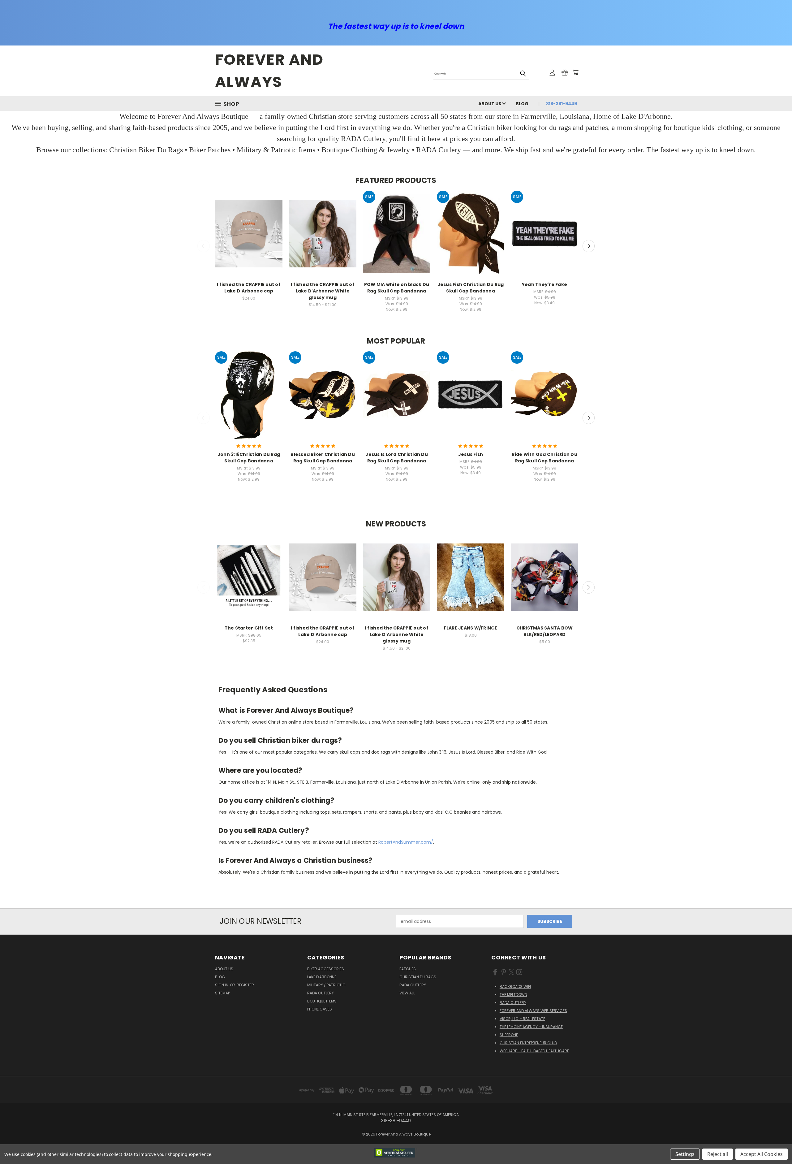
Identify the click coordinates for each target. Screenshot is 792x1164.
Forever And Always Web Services (533, 1010)
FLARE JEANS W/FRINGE (470, 628)
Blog (522, 104)
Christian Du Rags (417, 977)
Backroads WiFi (515, 986)
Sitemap (222, 993)
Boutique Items (322, 1001)
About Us (490, 104)
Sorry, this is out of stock (248, 582)
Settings (685, 1154)
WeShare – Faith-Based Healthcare (534, 1051)
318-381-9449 (561, 104)
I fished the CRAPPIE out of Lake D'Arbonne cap (249, 287)
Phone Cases (319, 1009)
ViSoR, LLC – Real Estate (522, 1018)
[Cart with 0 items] (575, 72)
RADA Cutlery (320, 993)
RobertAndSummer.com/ (405, 842)
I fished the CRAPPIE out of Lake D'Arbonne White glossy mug (323, 291)
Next (589, 246)
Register (245, 985)
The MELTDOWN (513, 994)
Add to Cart (396, 239)
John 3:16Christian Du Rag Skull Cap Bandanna (248, 457)
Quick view (249, 227)
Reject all (717, 1154)
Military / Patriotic (326, 985)
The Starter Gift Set (249, 628)
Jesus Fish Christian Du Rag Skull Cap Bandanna (470, 287)
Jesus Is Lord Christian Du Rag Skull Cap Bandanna (396, 457)
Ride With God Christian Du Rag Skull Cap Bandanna (544, 457)
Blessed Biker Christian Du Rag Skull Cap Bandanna (323, 457)
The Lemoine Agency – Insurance (531, 1026)
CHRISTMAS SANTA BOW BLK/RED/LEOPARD (544, 631)
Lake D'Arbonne (321, 977)
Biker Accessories (325, 968)
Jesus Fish (470, 454)
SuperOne (509, 1034)
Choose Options (249, 239)
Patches (407, 968)
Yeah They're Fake (544, 284)
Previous (203, 246)
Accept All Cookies (761, 1154)
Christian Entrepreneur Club (528, 1042)
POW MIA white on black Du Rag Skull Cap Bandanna (396, 287)
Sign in (222, 985)
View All (407, 993)
